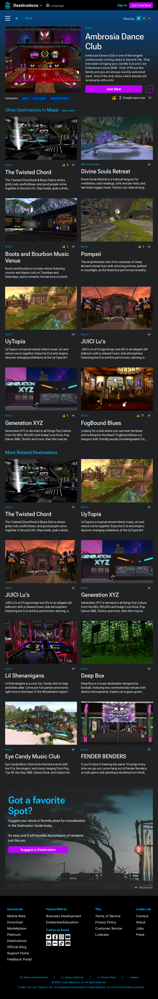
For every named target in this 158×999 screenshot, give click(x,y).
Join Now (113, 89)
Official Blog (17, 947)
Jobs (140, 928)
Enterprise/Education (62, 922)
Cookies (133, 977)
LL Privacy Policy (106, 977)
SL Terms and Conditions (34, 977)
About (140, 922)
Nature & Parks (90, 164)
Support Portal (18, 953)
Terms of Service (107, 916)
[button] (29, 5)
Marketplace (16, 928)
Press (140, 935)
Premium (14, 935)
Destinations (17, 941)
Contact (142, 916)
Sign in (122, 5)
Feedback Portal (19, 959)
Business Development (63, 916)
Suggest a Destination (38, 850)
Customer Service (108, 928)
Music (29, 18)
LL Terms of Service (72, 977)
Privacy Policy (105, 922)
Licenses (102, 935)
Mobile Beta (16, 916)
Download (15, 922)
